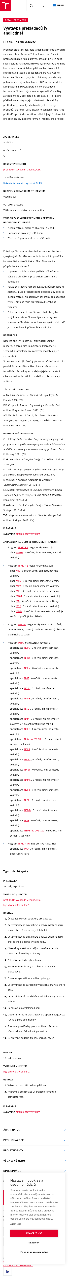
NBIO (27, 657)
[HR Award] (7, 1271)
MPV (18, 586)
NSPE (27, 647)
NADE (27, 698)
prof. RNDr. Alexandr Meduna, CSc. (22, 169)
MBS (18, 580)
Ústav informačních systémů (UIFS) (22, 183)
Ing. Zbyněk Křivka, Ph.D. (16, 905)
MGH (27, 848)
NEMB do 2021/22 (34, 830)
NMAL (27, 779)
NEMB (27, 810)
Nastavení (34, 1242)
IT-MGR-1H (24, 843)
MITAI (21, 642)
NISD (27, 708)
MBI (18, 601)
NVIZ (26, 678)
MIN (18, 591)
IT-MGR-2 (23, 547)
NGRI (27, 688)
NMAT (27, 718)
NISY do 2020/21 (33, 739)
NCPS (27, 749)
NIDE (27, 800)
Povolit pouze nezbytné (34, 1252)
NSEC (27, 729)
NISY (26, 820)
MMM (19, 611)
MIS (18, 570)
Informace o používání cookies (18, 1265)
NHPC (27, 759)
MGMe (19, 552)
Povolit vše (34, 1233)
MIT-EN (22, 624)
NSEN (27, 668)
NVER (27, 790)
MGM (19, 596)
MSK (18, 606)
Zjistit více (15, 1224)
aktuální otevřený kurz (28, 533)
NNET (27, 769)
